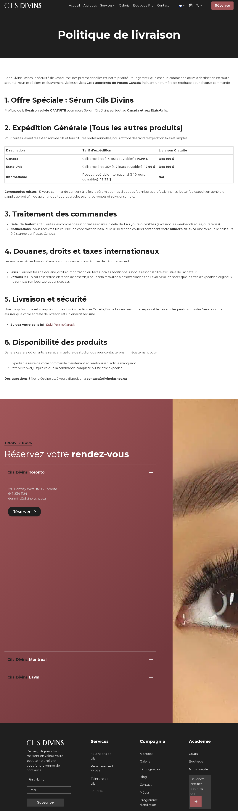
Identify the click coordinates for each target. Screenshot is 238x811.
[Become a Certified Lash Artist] (196, 801)
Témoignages (150, 769)
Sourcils (96, 791)
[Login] (198, 5)
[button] (191, 5)
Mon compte (198, 769)
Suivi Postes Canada (60, 325)
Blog (143, 777)
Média (144, 792)
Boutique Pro (143, 5)
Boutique (196, 761)
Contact (163, 5)
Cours (193, 754)
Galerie (124, 5)
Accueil (74, 5)
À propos (90, 5)
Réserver (222, 6)
